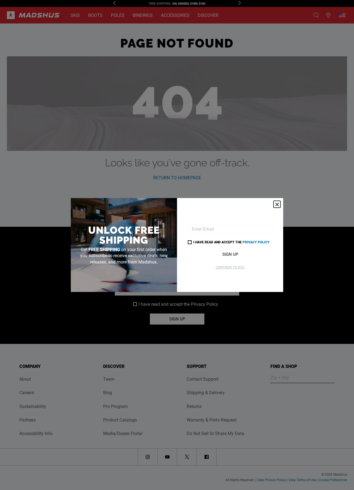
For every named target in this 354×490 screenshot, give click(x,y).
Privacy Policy (256, 242)
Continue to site (230, 267)
